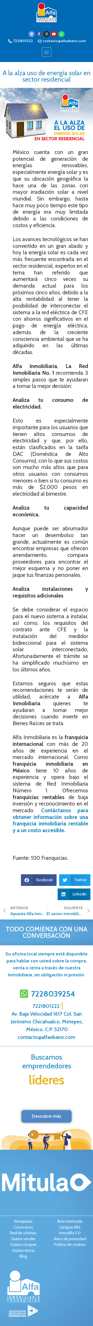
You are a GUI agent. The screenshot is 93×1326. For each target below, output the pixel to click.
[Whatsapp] (61, 34)
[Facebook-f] (39, 34)
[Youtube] (54, 34)
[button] (46, 52)
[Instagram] (46, 34)
